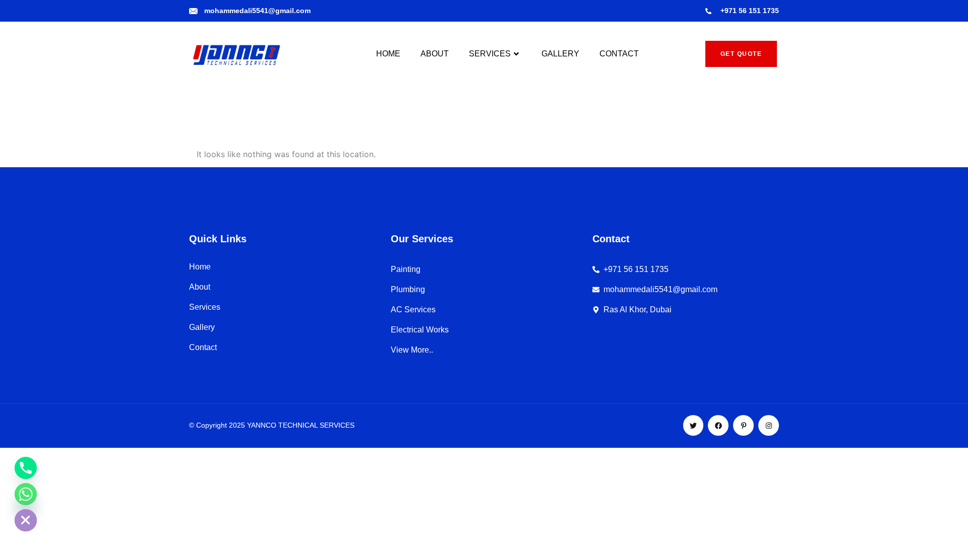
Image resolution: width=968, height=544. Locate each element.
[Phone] (26, 468)
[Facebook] (718, 425)
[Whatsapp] (26, 494)
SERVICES (490, 53)
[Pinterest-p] (743, 425)
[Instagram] (768, 425)
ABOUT (434, 53)
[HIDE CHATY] (26, 520)
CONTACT (619, 53)
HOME (388, 53)
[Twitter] (693, 425)
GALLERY (560, 53)
